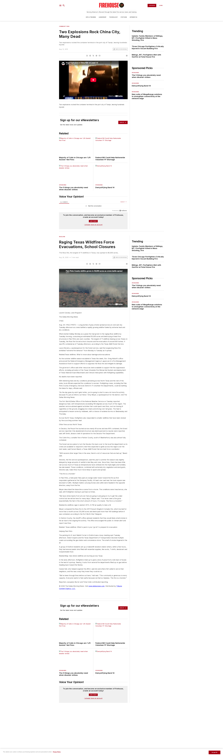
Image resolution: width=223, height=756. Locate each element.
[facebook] (87, 56)
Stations (124, 17)
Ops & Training (91, 17)
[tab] (64, 202)
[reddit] (96, 56)
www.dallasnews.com (97, 586)
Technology (113, 17)
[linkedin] (90, 56)
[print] (127, 56)
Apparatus (133, 17)
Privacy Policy (57, 752)
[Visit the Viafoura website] (123, 210)
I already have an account (93, 225)
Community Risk (64, 26)
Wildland (62, 236)
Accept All (214, 752)
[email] (99, 56)
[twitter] (93, 56)
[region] (93, 206)
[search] (63, 5)
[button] (60, 5)
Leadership (102, 17)
